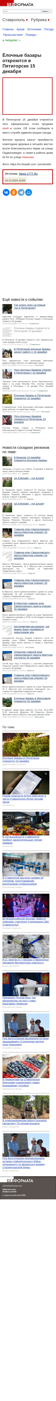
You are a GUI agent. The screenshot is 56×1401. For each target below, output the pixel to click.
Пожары (31, 34)
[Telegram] (21, 192)
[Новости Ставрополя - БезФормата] (17, 3)
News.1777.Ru (28, 173)
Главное (8, 29)
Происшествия (13, 34)
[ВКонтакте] (6, 192)
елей (5, 128)
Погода (49, 29)
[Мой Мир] (28, 192)
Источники (34, 29)
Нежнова (28, 157)
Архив (21, 29)
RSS (24, 1195)
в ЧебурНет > (11, 40)
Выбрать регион (9, 1192)
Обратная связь (9, 1189)
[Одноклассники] (13, 192)
